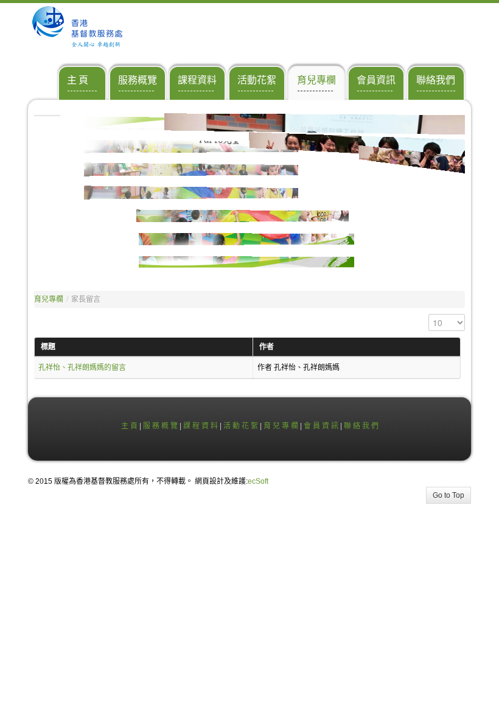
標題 (48, 347)
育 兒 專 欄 (280, 426)
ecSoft (258, 481)
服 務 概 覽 (160, 426)
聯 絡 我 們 (361, 426)
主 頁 (129, 426)
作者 (266, 347)
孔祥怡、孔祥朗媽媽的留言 (82, 367)
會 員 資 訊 (321, 426)
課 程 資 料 (200, 426)
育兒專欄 (48, 299)
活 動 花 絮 (240, 426)
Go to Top (448, 495)
